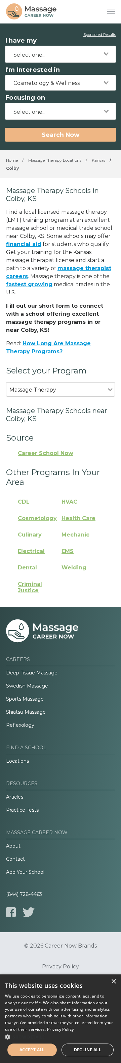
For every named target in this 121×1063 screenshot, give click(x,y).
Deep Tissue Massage (31, 673)
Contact (15, 859)
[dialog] (60, 1018)
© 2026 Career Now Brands (60, 946)
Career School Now (45, 453)
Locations (17, 761)
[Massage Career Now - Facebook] (11, 912)
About (13, 846)
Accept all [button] (32, 1050)
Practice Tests (22, 810)
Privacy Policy (60, 967)
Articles (14, 797)
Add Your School (25, 872)
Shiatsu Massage (26, 712)
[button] (60, 1037)
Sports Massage (25, 699)
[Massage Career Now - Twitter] (29, 912)
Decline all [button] (87, 1050)
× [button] (113, 981)
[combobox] (60, 54)
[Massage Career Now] (31, 11)
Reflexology (20, 725)
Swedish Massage (27, 686)
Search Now (60, 134)
